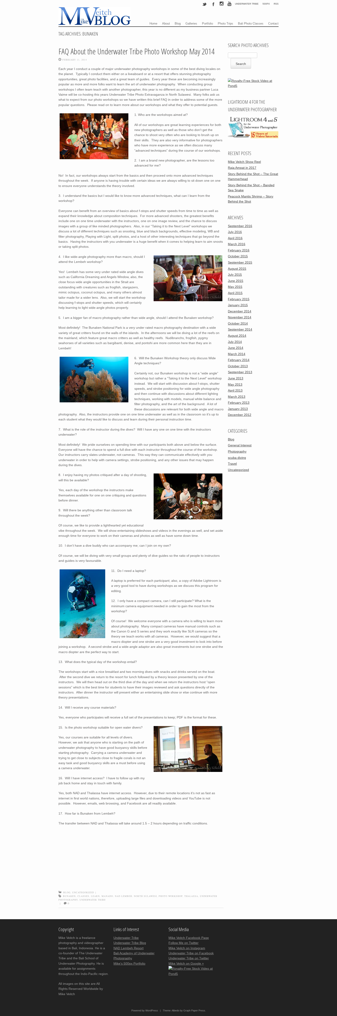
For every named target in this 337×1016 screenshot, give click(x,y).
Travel (232, 463)
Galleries (191, 23)
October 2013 (238, 366)
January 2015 (238, 305)
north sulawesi (145, 896)
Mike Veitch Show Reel (244, 162)
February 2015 (238, 299)
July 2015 (235, 274)
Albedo (175, 1010)
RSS (276, 4)
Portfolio (207, 23)
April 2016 (235, 238)
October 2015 (238, 256)
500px (266, 4)
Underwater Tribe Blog (129, 943)
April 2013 (235, 390)
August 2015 (237, 268)
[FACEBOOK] (213, 3)
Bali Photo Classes (250, 23)
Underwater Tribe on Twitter (188, 958)
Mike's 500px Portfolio (129, 963)
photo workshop (170, 896)
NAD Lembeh (123, 896)
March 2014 (236, 354)
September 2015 (240, 262)
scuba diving (237, 457)
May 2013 (235, 384)
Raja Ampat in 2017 (242, 168)
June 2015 (235, 281)
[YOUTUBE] (229, 4)
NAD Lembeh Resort (128, 948)
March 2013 (236, 396)
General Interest (239, 445)
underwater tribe (93, 899)
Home (153, 23)
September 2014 (240, 329)
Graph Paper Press (194, 1010)
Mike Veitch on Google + (186, 963)
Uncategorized (83, 892)
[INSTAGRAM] (222, 4)
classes (83, 896)
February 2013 (238, 402)
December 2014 (239, 311)
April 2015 (235, 293)
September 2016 (240, 226)
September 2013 (240, 372)
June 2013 (235, 378)
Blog (178, 23)
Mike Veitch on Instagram (186, 948)
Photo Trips (225, 23)
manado (107, 896)
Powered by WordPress (144, 1010)
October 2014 (238, 323)
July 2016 (235, 232)
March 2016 (236, 244)
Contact (273, 23)
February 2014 (238, 360)
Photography (237, 451)
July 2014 (235, 342)
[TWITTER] (204, 3)
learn (95, 896)
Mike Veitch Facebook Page (188, 938)
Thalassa (191, 896)
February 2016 (238, 250)
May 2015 (235, 287)
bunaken (69, 896)
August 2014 (237, 335)
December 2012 (239, 415)
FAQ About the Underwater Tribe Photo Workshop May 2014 (136, 51)
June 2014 (235, 348)
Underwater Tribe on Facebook (191, 953)
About (166, 23)
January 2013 (238, 409)
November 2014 (239, 317)
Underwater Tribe (247, 4)
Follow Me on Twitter (183, 943)
